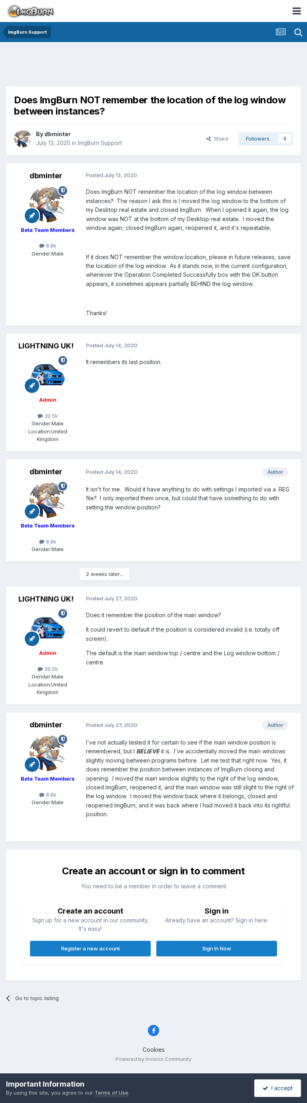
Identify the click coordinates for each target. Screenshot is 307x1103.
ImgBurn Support (100, 142)
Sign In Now (216, 948)
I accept (280, 1088)
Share (220, 138)
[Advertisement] (153, 66)
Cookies (154, 1049)
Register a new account (90, 948)
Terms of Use (111, 1092)
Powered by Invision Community (153, 1059)
